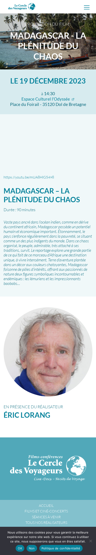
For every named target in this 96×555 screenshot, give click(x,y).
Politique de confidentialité (61, 548)
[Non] (90, 541)
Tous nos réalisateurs (46, 522)
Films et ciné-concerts (46, 511)
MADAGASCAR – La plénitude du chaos (42, 195)
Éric (27, 415)
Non (32, 548)
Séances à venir (46, 517)
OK (20, 548)
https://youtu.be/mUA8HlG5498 (29, 177)
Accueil (46, 505)
